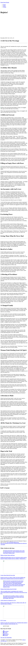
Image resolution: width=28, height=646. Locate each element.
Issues (4, 5)
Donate (4, 7)
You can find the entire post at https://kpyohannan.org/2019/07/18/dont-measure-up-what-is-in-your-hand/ (14, 543)
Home (4, 4)
